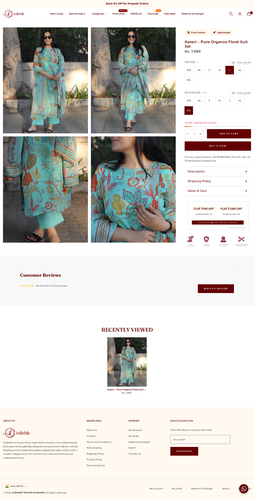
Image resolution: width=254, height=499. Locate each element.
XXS (189, 70)
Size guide (244, 62)
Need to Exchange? (139, 442)
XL (240, 70)
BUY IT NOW (217, 146)
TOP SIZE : (192, 62)
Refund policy (94, 447)
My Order (133, 436)
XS (199, 70)
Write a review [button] (216, 288)
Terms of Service (96, 465)
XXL (189, 80)
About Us (92, 430)
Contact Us (134, 453)
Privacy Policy (94, 459)
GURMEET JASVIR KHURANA (28, 492)
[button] (230, 14)
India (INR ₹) (16, 486)
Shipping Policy (199, 181)
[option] (45, 80)
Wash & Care (197, 191)
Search (132, 447)
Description (196, 171)
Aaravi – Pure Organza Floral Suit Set (127, 389)
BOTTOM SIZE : (196, 92)
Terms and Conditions (99, 442)
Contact (91, 436)
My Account (135, 430)
